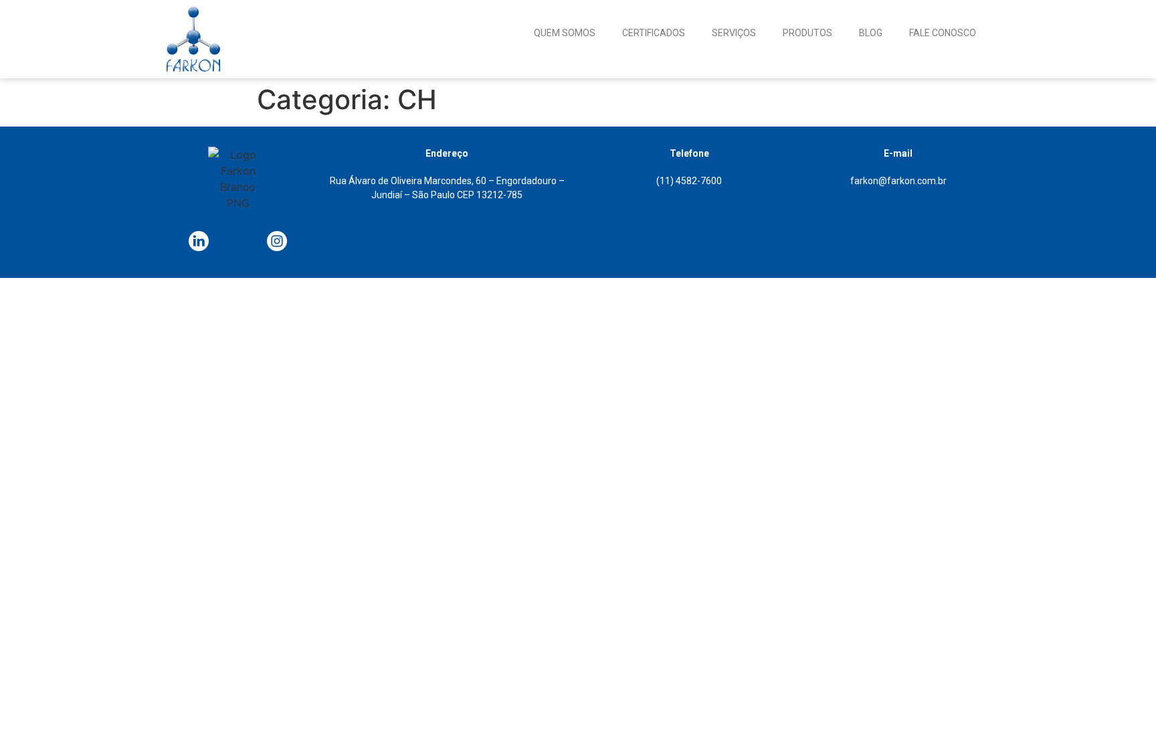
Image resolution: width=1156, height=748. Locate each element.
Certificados (653, 32)
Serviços (734, 32)
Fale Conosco (942, 32)
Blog (870, 32)
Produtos (807, 32)
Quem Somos (564, 32)
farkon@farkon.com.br (898, 180)
